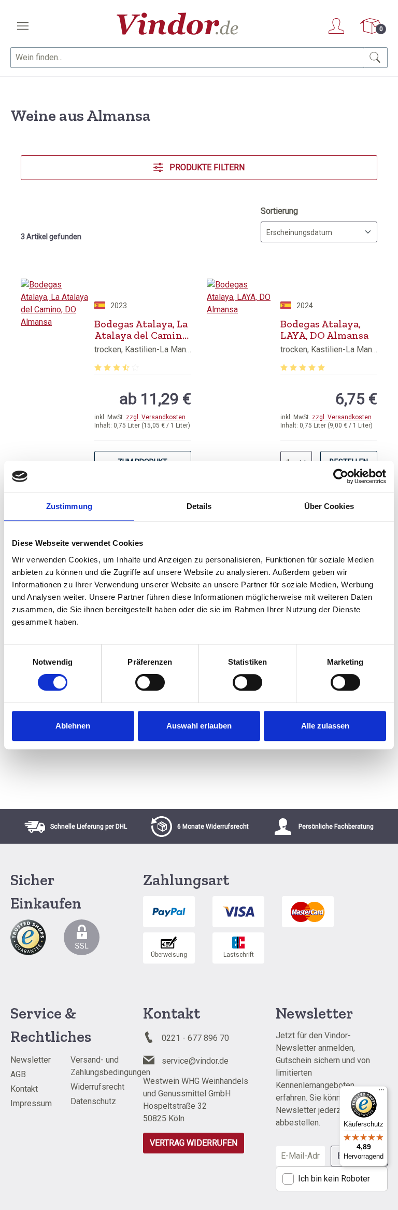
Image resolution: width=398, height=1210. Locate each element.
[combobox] (187, 57)
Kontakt (24, 1089)
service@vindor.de (195, 1061)
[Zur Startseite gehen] (177, 23)
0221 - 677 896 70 (195, 1038)
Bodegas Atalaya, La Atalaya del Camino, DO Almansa (142, 329)
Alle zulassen (325, 725)
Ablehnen (72, 725)
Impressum (31, 1103)
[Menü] (22, 26)
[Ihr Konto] (336, 26)
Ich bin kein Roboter (334, 1179)
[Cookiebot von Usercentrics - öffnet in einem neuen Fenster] (340, 476)
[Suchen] (375, 57)
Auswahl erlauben (199, 725)
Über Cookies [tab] (329, 506)
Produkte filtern (206, 167)
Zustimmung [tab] (69, 506)
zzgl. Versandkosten (156, 417)
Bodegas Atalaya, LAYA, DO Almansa (324, 329)
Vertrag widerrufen (193, 1143)
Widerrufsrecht (97, 1087)
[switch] (150, 682)
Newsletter (30, 1060)
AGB (18, 1074)
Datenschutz (93, 1101)
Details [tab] (199, 506)
